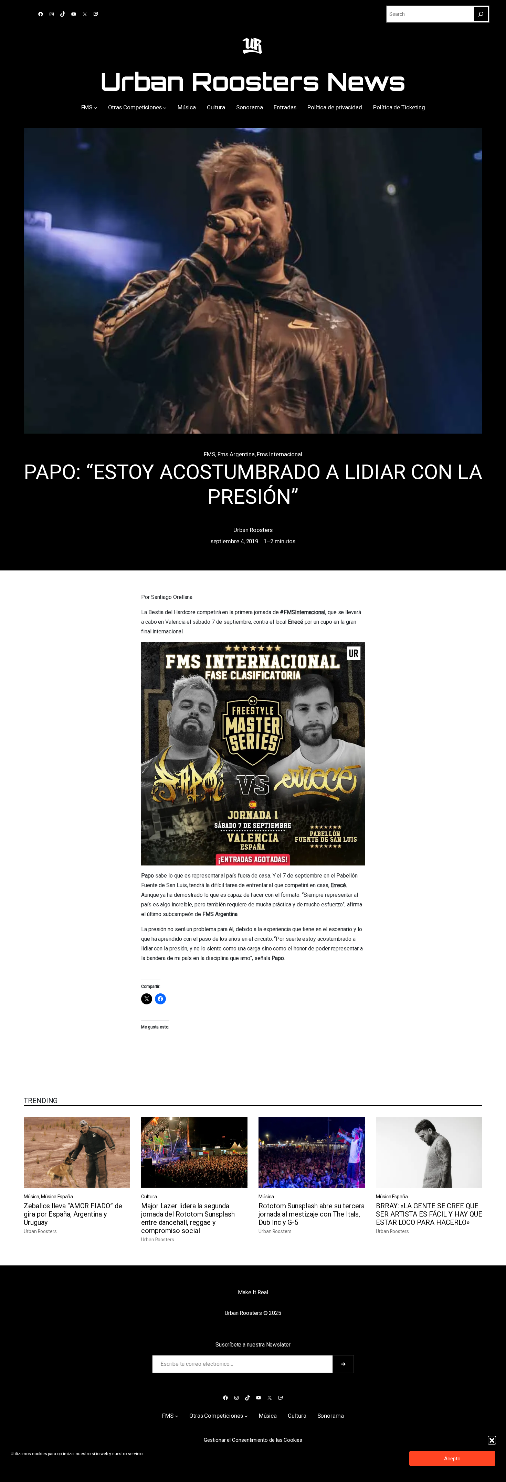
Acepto (452, 1459)
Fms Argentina (236, 454)
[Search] (481, 14)
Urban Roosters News (253, 81)
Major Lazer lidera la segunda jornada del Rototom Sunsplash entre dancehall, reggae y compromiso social (188, 1218)
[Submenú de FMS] (95, 107)
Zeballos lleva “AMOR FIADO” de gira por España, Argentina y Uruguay (73, 1214)
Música (31, 1196)
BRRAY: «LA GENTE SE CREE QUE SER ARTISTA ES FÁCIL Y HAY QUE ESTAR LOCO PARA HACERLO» (429, 1214)
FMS (209, 454)
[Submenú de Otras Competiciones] (165, 107)
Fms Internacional (279, 454)
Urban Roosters (253, 530)
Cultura (149, 1196)
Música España (57, 1196)
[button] (491, 1440)
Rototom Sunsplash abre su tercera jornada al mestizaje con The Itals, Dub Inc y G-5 (312, 1214)
